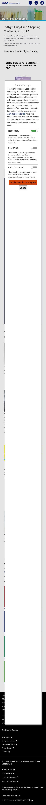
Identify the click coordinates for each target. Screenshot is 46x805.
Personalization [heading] (16, 167)
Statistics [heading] (13, 148)
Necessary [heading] (13, 130)
